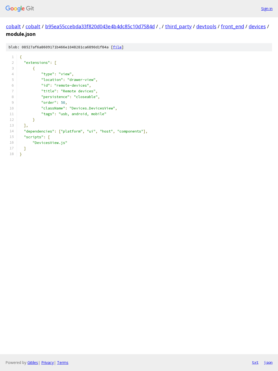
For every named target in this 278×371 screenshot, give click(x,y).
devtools (206, 26)
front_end (232, 26)
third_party (178, 26)
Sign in (267, 8)
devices (257, 26)
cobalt (13, 26)
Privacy (47, 362)
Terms (62, 362)
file (117, 47)
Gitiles (32, 362)
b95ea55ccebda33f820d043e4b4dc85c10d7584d (100, 26)
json (268, 362)
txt (255, 362)
